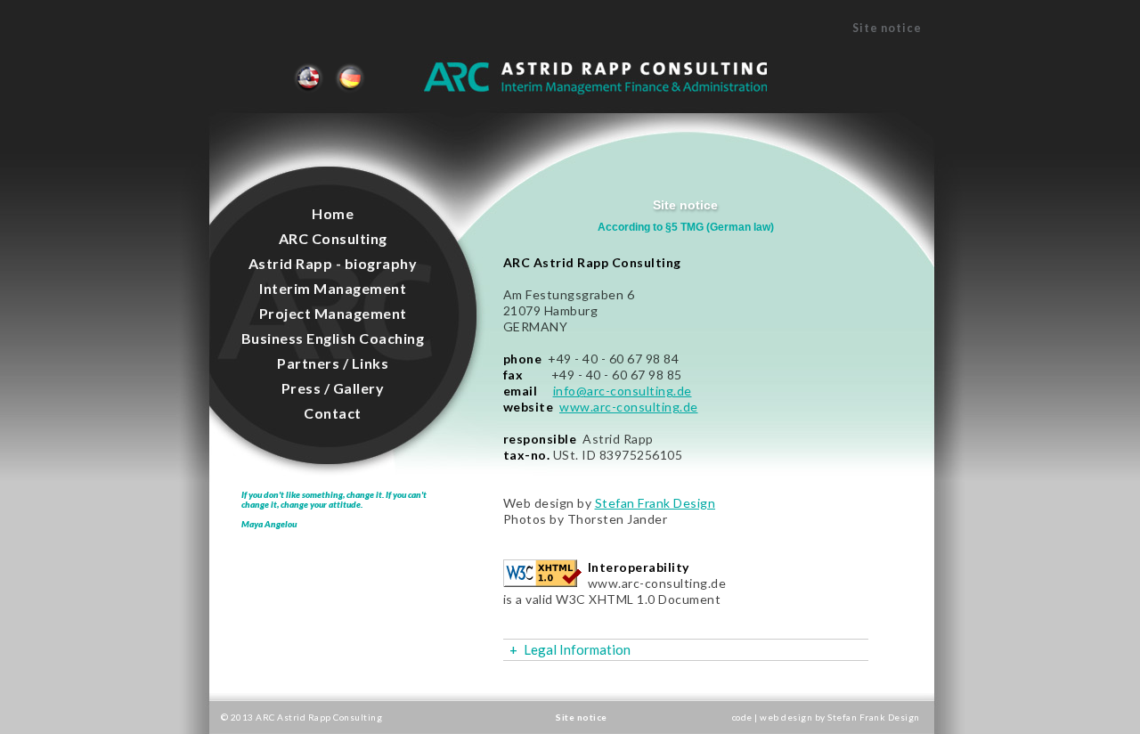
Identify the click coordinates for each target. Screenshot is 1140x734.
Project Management (333, 313)
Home (333, 213)
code (743, 717)
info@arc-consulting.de (622, 390)
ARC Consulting (333, 238)
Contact (333, 412)
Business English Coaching (333, 338)
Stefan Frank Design (655, 502)
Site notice (307, 67)
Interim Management (332, 288)
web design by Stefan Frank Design (840, 717)
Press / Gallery (333, 387)
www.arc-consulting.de (628, 406)
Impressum (353, 77)
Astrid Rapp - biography (333, 263)
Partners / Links (332, 363)
